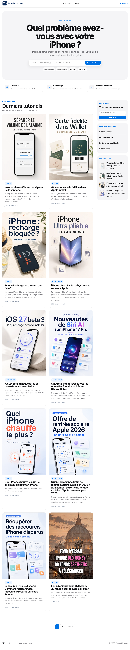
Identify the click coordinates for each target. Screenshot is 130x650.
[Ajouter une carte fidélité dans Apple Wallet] (71, 147)
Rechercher (124, 4)
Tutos (77, 4)
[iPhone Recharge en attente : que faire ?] (24, 245)
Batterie (73, 69)
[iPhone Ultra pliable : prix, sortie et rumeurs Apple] (71, 245)
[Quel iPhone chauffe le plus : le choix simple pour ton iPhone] (24, 442)
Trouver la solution (93, 63)
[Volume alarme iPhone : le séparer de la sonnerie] (24, 147)
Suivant (70, 627)
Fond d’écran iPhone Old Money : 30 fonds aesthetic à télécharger (69, 587)
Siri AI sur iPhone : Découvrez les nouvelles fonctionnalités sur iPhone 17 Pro (69, 386)
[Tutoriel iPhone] (12, 3)
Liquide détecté (62, 69)
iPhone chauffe (49, 69)
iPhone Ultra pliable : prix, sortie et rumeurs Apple (70, 287)
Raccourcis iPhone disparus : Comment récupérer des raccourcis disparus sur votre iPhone (21, 590)
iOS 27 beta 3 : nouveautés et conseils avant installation (21, 385)
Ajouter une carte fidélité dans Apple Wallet (68, 189)
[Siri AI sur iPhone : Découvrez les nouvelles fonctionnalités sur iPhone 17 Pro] (71, 343)
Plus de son (82, 69)
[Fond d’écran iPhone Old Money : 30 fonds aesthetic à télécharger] (71, 546)
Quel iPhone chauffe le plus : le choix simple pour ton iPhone (22, 483)
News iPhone (67, 4)
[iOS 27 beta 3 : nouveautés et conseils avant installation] (24, 343)
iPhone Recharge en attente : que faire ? (23, 287)
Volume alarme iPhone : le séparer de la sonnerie (24, 189)
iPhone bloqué (105, 149)
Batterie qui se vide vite (109, 143)
